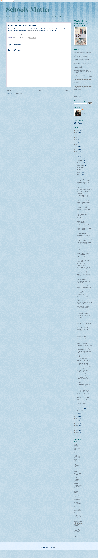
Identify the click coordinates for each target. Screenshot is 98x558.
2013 (77, 416)
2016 (77, 154)
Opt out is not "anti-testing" (83, 388)
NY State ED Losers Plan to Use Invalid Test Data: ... (83, 299)
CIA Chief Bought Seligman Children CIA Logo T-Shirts (83, 179)
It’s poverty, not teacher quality (80, 85)
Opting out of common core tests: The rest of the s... (84, 370)
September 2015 (80, 165)
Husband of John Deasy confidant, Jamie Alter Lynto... (84, 264)
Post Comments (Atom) (17, 93)
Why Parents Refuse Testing (83, 309)
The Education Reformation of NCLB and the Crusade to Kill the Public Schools (77, 516)
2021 (77, 142)
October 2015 (80, 163)
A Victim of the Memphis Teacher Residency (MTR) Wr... (84, 352)
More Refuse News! (81, 294)
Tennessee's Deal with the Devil (83, 339)
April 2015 (79, 177)
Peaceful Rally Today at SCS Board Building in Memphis (83, 250)
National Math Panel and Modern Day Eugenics (77, 481)
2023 (77, 137)
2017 (77, 151)
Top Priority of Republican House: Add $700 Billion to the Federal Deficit (82, 55)
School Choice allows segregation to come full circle (84, 288)
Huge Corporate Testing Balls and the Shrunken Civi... (84, 183)
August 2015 (80, 167)
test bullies (17, 40)
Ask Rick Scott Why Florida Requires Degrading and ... (83, 378)
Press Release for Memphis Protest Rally (84, 246)
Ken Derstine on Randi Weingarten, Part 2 (82, 232)
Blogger (55, 547)
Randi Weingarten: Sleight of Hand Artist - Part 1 (84, 261)
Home (39, 90)
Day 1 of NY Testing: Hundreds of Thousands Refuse (84, 318)
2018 (77, 149)
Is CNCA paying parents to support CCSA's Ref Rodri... (84, 303)
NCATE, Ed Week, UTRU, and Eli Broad (82, 52)
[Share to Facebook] (33, 38)
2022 (77, 139)
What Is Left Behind (77, 535)
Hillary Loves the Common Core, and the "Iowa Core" (84, 268)
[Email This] (29, 38)
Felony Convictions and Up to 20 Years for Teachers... (84, 355)
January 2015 (80, 410)
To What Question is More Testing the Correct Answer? (78, 531)
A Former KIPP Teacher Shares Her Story (82, 59)
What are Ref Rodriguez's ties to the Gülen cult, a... (83, 221)
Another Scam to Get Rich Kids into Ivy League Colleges (82, 88)
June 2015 (79, 172)
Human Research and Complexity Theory (77, 470)
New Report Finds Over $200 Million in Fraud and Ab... (83, 199)
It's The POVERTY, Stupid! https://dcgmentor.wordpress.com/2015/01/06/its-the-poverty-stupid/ (83, 77)
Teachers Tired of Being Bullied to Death (83, 63)
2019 (77, 146)
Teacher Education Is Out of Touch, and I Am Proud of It (77, 508)
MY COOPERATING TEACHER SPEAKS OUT (84, 186)
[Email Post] (26, 37)
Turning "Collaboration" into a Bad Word (84, 333)
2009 (77, 425)
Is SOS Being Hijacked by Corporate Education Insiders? (82, 66)
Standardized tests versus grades (83, 209)
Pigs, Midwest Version (81, 336)
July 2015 (79, 170)
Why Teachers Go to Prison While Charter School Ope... (84, 236)
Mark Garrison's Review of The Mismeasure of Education (83, 385)
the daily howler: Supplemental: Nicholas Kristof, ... (83, 203)
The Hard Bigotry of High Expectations (82, 192)
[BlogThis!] (30, 38)
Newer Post (9, 90)
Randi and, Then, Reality (82, 358)
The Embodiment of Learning (78, 521)
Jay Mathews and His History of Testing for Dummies (77, 475)
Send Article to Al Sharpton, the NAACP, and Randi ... (83, 330)
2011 (77, 421)
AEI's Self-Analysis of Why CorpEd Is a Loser (83, 402)
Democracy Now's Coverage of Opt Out (83, 275)
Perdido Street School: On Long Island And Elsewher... (83, 225)
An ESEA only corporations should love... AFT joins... (84, 229)
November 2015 (80, 160)
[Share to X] (32, 38)
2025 (77, 132)
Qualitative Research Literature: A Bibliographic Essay (77, 493)
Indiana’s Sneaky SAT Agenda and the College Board (82, 81)
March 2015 (80, 406)
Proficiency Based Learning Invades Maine (83, 214)
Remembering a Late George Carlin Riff (83, 291)
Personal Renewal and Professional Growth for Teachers (78, 487)
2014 (77, 413)
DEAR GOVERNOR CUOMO (83, 397)
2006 (77, 432)
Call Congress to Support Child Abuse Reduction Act (83, 394)
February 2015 (80, 408)
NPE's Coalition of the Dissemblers (84, 189)
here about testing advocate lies (20, 34)
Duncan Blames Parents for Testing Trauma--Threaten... (84, 239)
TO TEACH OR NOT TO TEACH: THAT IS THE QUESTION (84, 324)
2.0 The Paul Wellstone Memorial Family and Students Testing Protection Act (78, 447)
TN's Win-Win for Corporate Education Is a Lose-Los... (83, 206)
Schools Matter (28, 9)
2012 (77, 418)
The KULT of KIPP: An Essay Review (77, 526)
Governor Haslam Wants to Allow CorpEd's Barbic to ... (84, 282)
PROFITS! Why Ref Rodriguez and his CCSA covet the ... (83, 391)
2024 (77, 135)
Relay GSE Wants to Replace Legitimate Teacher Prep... (83, 306)
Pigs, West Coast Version (82, 341)
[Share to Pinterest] (35, 38)
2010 (77, 423)
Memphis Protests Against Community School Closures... (84, 196)
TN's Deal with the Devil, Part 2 (83, 285)
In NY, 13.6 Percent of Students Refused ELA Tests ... (83, 278)
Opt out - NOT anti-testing (82, 327)
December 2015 (80, 158)
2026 (77, 130)
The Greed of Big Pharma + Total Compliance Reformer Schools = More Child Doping (82, 71)
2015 (77, 156)
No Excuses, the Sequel (82, 399)
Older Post (68, 90)
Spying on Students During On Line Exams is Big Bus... (83, 374)
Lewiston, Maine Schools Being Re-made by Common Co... (83, 253)
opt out (12, 40)
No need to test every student (83, 212)
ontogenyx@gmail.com (32, 30)
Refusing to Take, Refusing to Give (84, 345)
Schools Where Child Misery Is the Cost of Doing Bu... (84, 367)
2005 (77, 435)
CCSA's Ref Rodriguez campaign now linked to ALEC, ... (84, 243)
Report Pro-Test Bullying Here (83, 315)
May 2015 (79, 174)
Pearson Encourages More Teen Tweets (83, 381)
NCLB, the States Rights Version (84, 361)
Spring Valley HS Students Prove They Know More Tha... (84, 312)
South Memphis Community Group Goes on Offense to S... (83, 348)
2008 (77, 428)
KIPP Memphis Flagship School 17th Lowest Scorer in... (84, 257)
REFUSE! (79, 321)
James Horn (86, 110)
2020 (77, 144)
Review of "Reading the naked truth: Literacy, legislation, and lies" (77, 501)
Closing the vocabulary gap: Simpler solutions (83, 218)
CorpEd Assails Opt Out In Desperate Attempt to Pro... (83, 363)
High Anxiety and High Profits (83, 296)
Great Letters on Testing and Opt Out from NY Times (84, 271)
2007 (77, 430)
